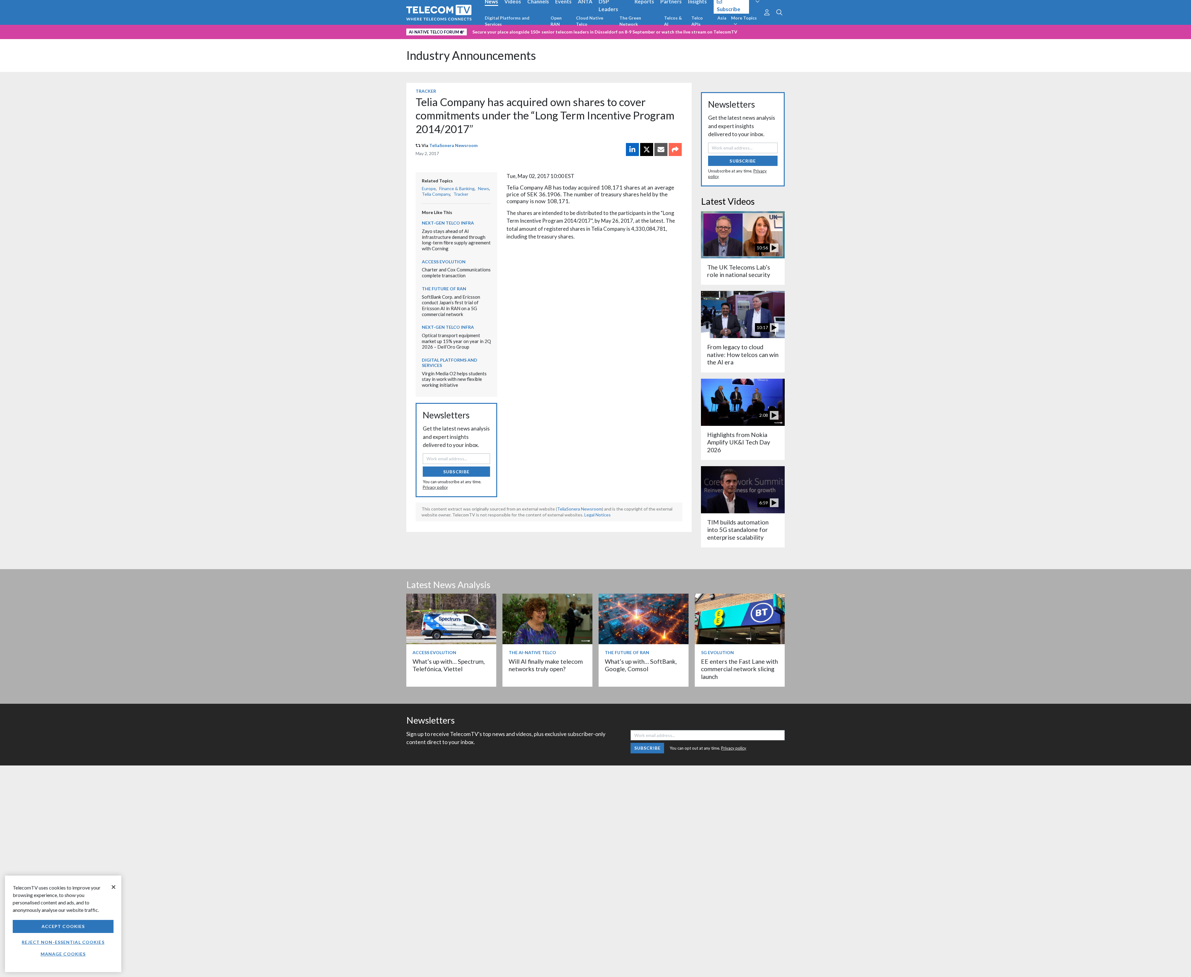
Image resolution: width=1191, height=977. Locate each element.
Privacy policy (435, 487)
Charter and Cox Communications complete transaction (456, 272)
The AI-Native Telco (532, 652)
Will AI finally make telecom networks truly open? (546, 665)
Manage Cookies (63, 954)
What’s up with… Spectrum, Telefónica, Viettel (449, 665)
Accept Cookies (63, 926)
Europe (429, 188)
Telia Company (436, 194)
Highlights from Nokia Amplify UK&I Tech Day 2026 (738, 442)
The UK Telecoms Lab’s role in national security (738, 271)
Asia (721, 17)
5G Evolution (717, 652)
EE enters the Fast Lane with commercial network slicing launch (739, 669)
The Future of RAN (444, 288)
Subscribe (456, 471)
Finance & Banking (457, 188)
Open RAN (556, 21)
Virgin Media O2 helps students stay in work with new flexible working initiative (454, 379)
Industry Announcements (471, 55)
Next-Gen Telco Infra (448, 222)
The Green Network (630, 21)
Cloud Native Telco (589, 21)
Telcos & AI (673, 21)
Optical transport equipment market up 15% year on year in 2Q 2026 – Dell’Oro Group (456, 341)
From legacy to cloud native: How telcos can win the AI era (742, 354)
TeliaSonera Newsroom (453, 145)
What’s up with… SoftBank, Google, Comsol (641, 665)
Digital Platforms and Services (507, 21)
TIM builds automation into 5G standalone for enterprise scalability (738, 530)
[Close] (113, 887)
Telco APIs (697, 21)
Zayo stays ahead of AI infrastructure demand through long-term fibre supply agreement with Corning (456, 239)
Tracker (426, 91)
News (483, 188)
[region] (63, 924)
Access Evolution (444, 261)
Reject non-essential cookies (63, 942)
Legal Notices (597, 514)
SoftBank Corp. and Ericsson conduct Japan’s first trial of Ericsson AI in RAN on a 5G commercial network (451, 305)
